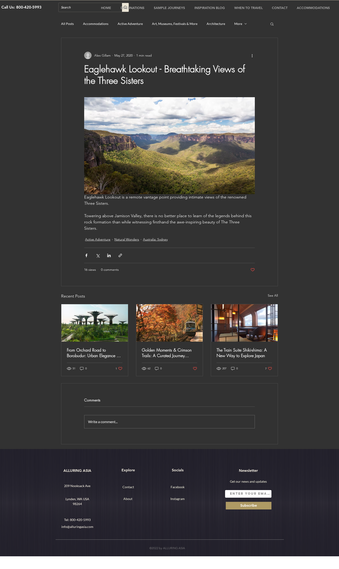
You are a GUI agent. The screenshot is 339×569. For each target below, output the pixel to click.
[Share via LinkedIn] (109, 255)
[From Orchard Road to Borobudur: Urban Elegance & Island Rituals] (94, 323)
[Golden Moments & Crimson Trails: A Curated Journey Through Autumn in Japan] (169, 323)
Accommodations (95, 24)
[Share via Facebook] (86, 255)
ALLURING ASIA (77, 470)
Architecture (216, 24)
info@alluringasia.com (77, 527)
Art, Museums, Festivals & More (174, 24)
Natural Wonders (126, 239)
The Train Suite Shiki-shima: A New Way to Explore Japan (242, 352)
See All (273, 295)
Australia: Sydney (155, 239)
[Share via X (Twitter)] (97, 255)
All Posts (67, 24)
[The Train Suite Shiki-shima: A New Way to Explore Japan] (244, 323)
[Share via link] (120, 255)
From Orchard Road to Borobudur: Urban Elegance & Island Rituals (93, 352)
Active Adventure (130, 24)
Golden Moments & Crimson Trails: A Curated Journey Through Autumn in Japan (167, 352)
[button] (272, 24)
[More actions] (252, 55)
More (238, 24)
